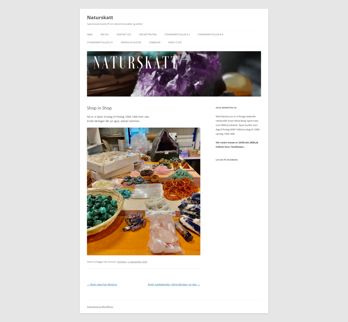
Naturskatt (100, 17)
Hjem (89, 34)
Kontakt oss (124, 34)
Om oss (104, 34)
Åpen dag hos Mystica (102, 284)
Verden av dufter (131, 42)
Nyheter (121, 261)
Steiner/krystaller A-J (177, 34)
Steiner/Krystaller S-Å (100, 42)
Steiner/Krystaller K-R (210, 34)
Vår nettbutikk (148, 34)
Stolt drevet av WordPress (100, 306)
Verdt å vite (175, 42)
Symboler (154, 42)
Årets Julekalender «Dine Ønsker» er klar (174, 284)
